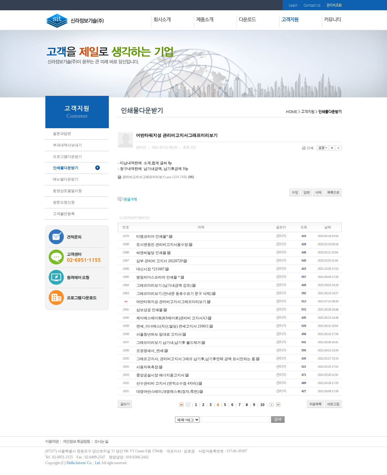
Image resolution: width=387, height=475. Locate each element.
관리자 (281, 236)
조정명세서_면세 (150, 351)
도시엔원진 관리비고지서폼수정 (162, 244)
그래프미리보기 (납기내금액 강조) (163, 285)
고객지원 (307, 111)
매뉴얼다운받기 (65, 179)
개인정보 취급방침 (76, 441)
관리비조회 (334, 5)
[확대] (332, 148)
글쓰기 (124, 404)
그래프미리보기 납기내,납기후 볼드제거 (168, 342)
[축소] (338, 148)
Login (293, 5)
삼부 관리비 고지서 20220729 (159, 261)
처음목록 (315, 404)
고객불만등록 (64, 214)
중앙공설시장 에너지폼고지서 (160, 375)
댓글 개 (130, 199)
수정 (295, 192)
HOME (291, 111)
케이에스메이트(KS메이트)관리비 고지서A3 (171, 318)
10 (262, 405)
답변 (307, 192)
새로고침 (333, 404)
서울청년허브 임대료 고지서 (159, 334)
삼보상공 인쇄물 (149, 310)
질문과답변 (62, 134)
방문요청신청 (64, 202)
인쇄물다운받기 (65, 168)
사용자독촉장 (147, 367)
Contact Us (312, 5)
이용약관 (52, 441)
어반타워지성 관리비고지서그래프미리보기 (171, 302)
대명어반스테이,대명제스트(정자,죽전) (167, 391)
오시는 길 (101, 441)
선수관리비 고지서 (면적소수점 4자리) (167, 383)
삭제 (318, 192)
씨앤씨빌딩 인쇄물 (151, 253)
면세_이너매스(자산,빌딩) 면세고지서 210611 (172, 326)
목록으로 (333, 192)
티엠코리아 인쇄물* (152, 236)
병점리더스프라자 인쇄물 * (158, 277)
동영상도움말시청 (67, 191)
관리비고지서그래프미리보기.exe (146, 177)
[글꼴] (323, 148)
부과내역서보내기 (67, 145)
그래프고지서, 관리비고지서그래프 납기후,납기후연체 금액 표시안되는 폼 (195, 359)
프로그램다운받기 (67, 157)
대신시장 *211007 (150, 269)
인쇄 (310, 148)
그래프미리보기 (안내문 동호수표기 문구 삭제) (173, 293)
